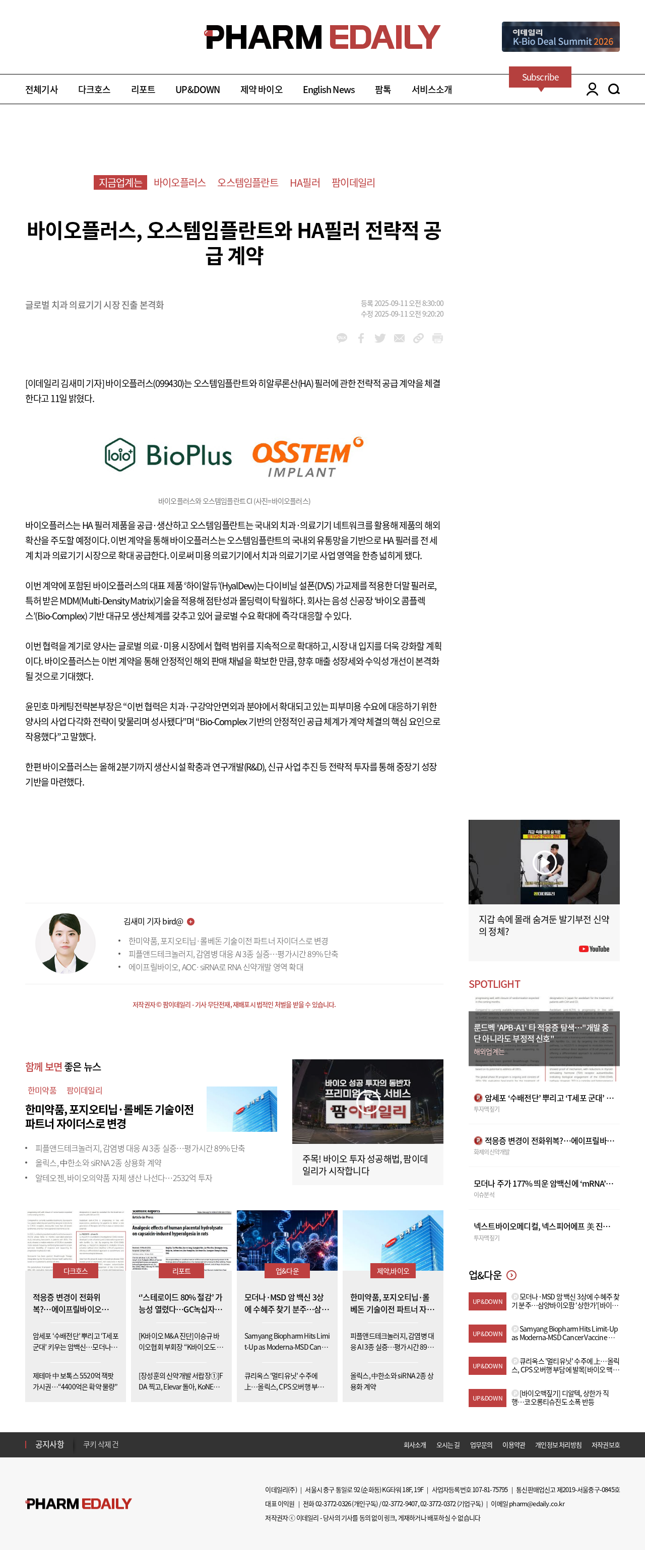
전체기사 (41, 89)
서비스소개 (432, 89)
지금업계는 (120, 182)
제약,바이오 (393, 1271)
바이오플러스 (180, 182)
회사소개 (415, 1444)
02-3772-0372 (438, 1503)
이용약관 (513, 1444)
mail (399, 338)
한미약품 (42, 1090)
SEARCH (614, 89)
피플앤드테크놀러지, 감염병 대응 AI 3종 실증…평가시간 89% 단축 (233, 954)
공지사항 (49, 1444)
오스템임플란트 (247, 182)
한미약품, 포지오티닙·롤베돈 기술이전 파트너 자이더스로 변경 (228, 941)
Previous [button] (86, 1438)
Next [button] (86, 1450)
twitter (380, 338)
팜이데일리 (353, 182)
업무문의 (481, 1444)
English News (329, 89)
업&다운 (287, 1271)
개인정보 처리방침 (558, 1444)
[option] (162, 1447)
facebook (361, 338)
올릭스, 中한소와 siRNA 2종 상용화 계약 (98, 1162)
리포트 (143, 89)
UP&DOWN (197, 89)
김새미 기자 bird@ (153, 921)
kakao (342, 338)
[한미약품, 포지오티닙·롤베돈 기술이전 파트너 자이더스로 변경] (242, 1108)
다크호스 (94, 89)
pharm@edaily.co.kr (536, 1503)
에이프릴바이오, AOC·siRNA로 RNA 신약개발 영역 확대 (215, 967)
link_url (418, 338)
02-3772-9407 (399, 1503)
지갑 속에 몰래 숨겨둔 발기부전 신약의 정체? (544, 925)
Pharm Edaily (78, 1504)
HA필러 (305, 182)
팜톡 (383, 89)
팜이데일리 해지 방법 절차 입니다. (132, 1447)
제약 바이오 (261, 89)
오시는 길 (448, 1444)
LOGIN (590, 89)
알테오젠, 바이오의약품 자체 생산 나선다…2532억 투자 (123, 1178)
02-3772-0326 (333, 1503)
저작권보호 (606, 1444)
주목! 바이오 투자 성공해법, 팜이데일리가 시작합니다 (365, 1165)
